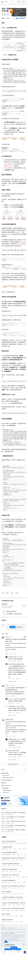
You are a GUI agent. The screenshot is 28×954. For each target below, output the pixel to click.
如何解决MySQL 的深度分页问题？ (10, 869)
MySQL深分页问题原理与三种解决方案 (10, 863)
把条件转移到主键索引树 (7, 777)
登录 (23, 1)
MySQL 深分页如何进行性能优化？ (10, 852)
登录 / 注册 (12, 627)
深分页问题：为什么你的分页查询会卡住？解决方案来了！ (14, 886)
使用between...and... (6, 785)
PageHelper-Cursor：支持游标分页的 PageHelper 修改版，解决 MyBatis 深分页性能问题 (14, 908)
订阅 (24, 605)
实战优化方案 (5, 792)
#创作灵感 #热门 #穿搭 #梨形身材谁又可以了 (10, 939)
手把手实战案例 (4, 788)
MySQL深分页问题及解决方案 (8, 880)
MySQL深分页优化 (6, 914)
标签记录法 (3, 782)
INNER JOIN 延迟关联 (6, 780)
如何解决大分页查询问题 (7, 919)
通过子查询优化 (4, 773)
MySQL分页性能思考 (6, 891)
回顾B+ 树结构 (5, 775)
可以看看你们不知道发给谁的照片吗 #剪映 (9, 928)
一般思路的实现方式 (6, 790)
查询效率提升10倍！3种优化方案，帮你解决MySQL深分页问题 (14, 858)
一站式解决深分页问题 (7, 846)
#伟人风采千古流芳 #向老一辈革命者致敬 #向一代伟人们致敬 (13, 937)
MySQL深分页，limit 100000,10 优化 (10, 874)
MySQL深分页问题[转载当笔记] (9, 841)
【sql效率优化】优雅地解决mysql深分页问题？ (12, 897)
